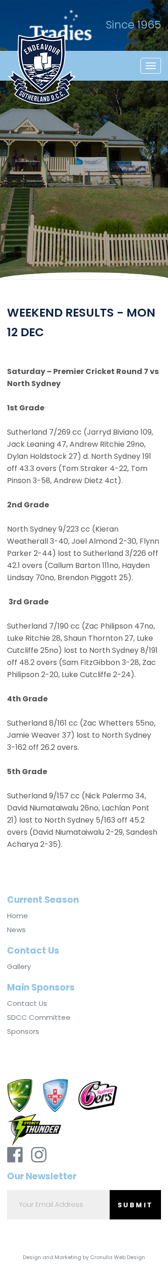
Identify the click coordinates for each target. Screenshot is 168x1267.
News (16, 930)
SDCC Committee (38, 1017)
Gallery (19, 966)
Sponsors (23, 1031)
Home (17, 916)
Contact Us (27, 1003)
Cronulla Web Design (117, 1257)
